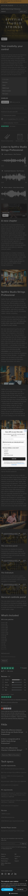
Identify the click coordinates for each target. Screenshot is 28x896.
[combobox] (14, 444)
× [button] (26, 880)
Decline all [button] (20, 889)
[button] (14, 893)
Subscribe (14, 458)
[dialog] (14, 887)
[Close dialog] (25, 431)
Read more (13, 886)
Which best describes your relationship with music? (13, 442)
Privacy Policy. (19, 463)
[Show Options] (24, 444)
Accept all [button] (7, 889)
